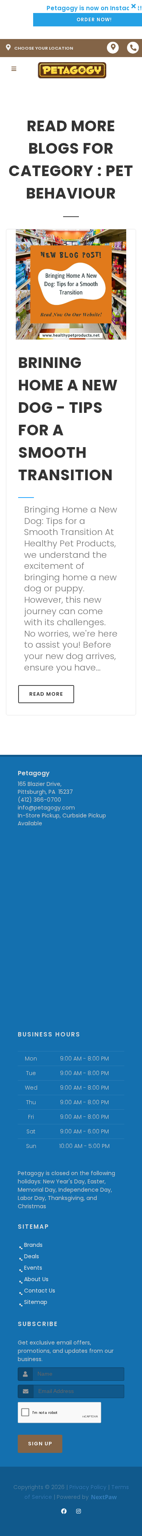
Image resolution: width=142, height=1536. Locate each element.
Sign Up (40, 1443)
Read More (46, 694)
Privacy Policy (87, 1487)
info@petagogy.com (46, 808)
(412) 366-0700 (39, 800)
